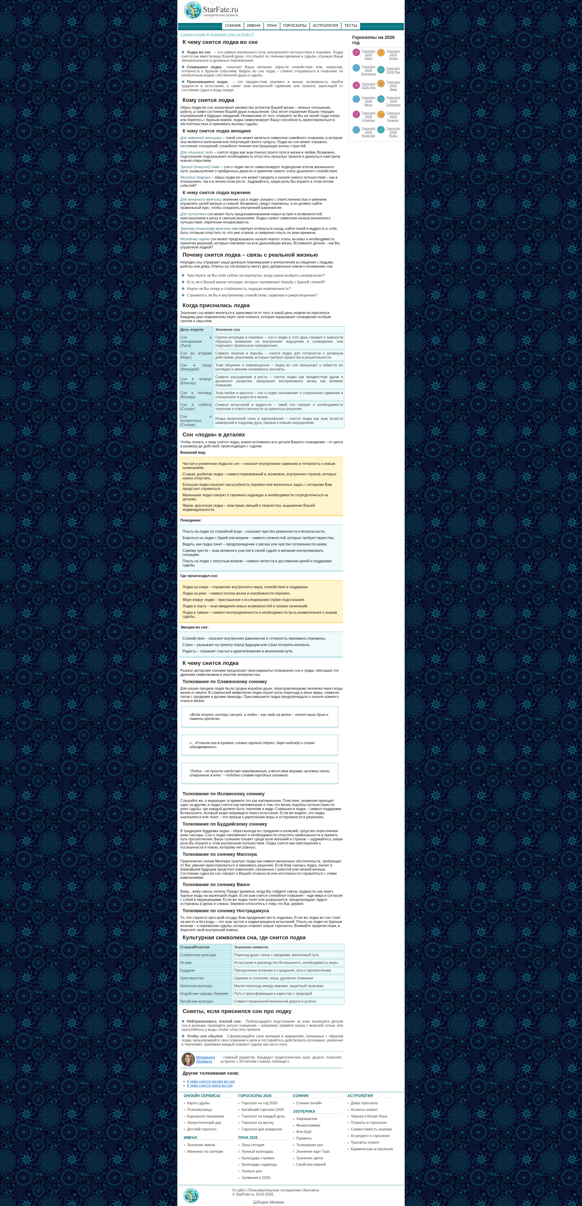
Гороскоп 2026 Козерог (393, 116)
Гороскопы (294, 26)
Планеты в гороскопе (369, 1123)
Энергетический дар (204, 1123)
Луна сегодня (253, 1145)
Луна (272, 26)
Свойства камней (311, 1164)
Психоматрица (199, 1110)
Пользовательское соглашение (274, 1190)
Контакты (311, 1190)
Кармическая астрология (372, 1149)
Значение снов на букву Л (232, 34)
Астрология (325, 26)
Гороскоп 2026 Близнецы (368, 70)
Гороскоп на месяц (257, 1123)
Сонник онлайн (193, 34)
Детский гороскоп (201, 1129)
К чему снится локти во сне (210, 1085)
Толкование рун (309, 1145)
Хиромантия (306, 1119)
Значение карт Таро (313, 1151)
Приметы (304, 1138)
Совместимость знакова (371, 1129)
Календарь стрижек (258, 1158)
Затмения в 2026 (256, 1178)
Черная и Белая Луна (369, 1116)
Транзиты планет (365, 1142)
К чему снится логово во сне (211, 1081)
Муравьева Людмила (205, 1059)
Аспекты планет (364, 1110)
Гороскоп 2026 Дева (393, 85)
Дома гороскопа (364, 1103)
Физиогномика (308, 1125)
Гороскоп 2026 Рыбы (393, 132)
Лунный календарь (257, 1151)
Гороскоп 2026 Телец (393, 54)
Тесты (350, 26)
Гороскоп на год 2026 (260, 1103)
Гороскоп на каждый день (263, 1116)
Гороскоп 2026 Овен (368, 54)
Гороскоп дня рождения (262, 1129)
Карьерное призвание (205, 1116)
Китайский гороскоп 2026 (263, 1110)
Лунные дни (252, 1171)
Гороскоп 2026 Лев (368, 85)
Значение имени (201, 1145)
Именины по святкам (205, 1151)
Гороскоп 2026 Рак (393, 70)
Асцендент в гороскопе (370, 1136)
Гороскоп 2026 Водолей (368, 132)
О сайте (239, 1190)
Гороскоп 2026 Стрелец (368, 116)
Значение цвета (309, 1158)
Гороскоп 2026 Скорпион (393, 101)
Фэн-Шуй (303, 1132)
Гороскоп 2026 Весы (368, 101)
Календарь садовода (259, 1164)
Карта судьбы (198, 1103)
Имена (254, 26)
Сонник (233, 26)
